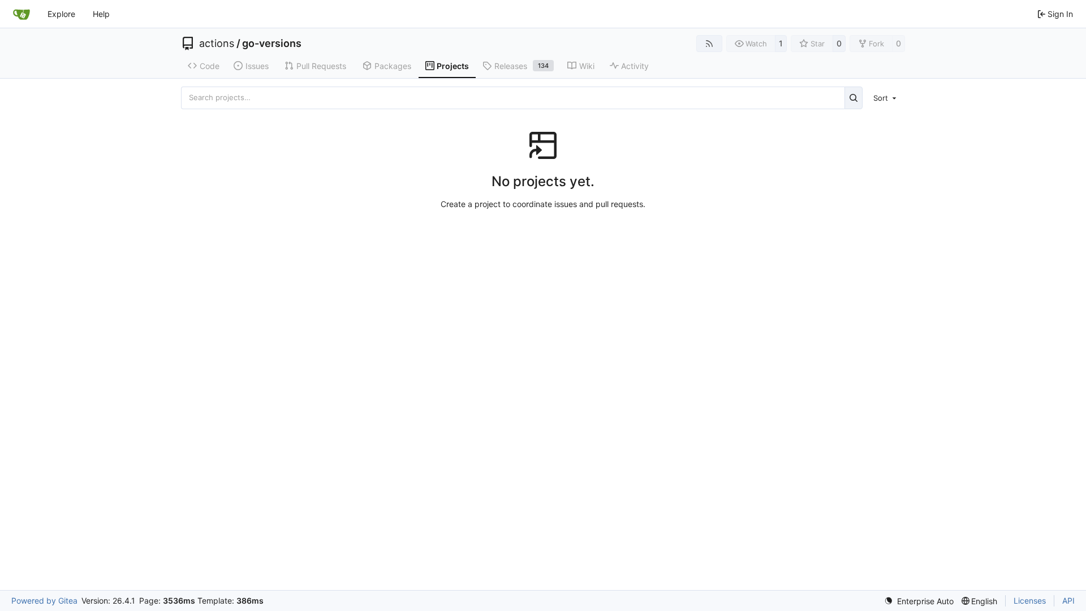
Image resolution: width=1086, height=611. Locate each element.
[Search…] (853, 98)
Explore (61, 14)
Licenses (1030, 600)
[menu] (886, 98)
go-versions (271, 43)
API (1068, 600)
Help (101, 14)
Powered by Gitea (44, 600)
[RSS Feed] (709, 43)
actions (216, 43)
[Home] (21, 14)
